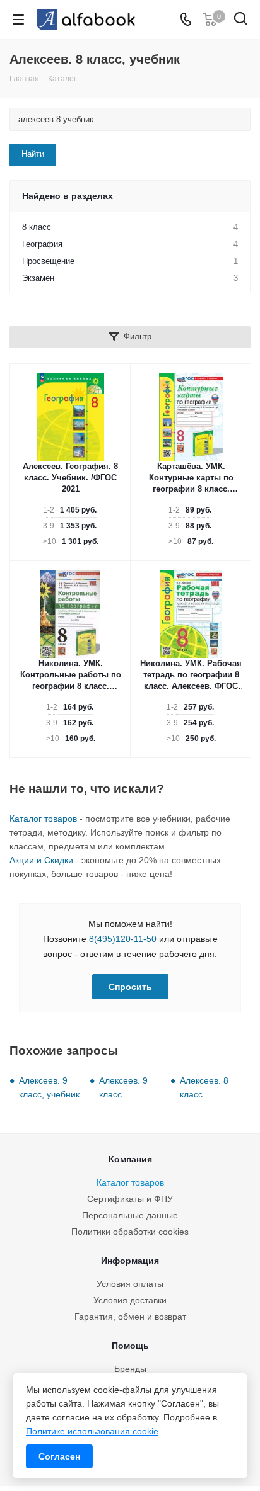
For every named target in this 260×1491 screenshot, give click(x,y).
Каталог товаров (43, 819)
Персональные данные (130, 1215)
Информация (130, 1261)
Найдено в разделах (67, 196)
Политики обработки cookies (130, 1232)
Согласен (59, 1456)
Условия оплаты (130, 1284)
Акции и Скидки (41, 860)
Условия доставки (130, 1300)
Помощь (130, 1346)
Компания (130, 1159)
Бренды (130, 1369)
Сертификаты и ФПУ (130, 1199)
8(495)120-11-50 (123, 939)
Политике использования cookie (92, 1431)
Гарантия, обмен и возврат (130, 1317)
